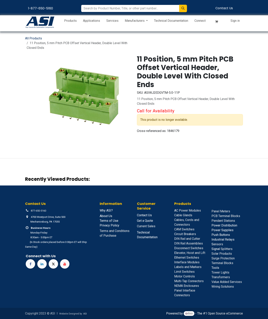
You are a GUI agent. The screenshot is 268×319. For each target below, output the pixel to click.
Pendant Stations (223, 221)
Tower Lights (220, 272)
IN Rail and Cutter (187, 239)
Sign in (235, 21)
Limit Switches (184, 272)
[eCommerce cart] (218, 22)
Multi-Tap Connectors (189, 281)
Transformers (220, 277)
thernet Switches (186, 257)
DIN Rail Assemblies (188, 243)
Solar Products (221, 253)
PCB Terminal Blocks (225, 216)
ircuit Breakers (185, 234)
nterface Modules (187, 262)
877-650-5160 (38, 210)
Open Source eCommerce (225, 313)
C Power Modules (187, 210)
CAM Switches (184, 229)
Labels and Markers (187, 267)
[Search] (183, 8)
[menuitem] (70, 21)
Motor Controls (184, 276)
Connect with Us (41, 256)
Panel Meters (220, 211)
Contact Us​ (224, 8)
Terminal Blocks (222, 263)
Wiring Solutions (222, 286)
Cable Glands (183, 215)
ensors (217, 244)
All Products (33, 38)
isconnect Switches (188, 248)
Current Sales (146, 226)
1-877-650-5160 (40, 8)
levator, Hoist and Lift (189, 253)
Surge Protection (223, 258)
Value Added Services (226, 282)
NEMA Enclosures (186, 286)
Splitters (221, 249)
